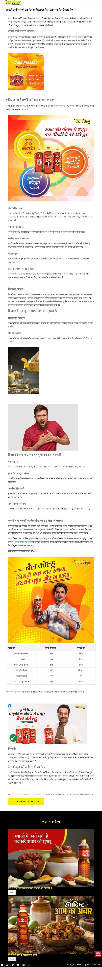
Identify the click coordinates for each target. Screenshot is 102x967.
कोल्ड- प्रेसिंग (77, 37)
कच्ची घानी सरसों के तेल (23, 542)
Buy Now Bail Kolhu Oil (25, 801)
